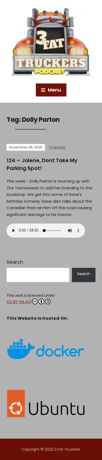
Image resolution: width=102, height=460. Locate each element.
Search (15, 262)
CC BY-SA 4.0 (19, 301)
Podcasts (57, 147)
